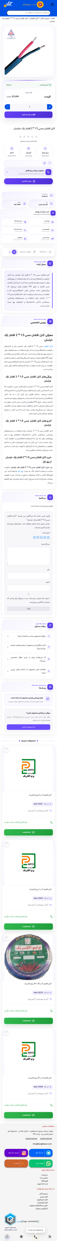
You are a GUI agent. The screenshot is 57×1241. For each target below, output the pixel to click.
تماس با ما (44, 1177)
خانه (53, 18)
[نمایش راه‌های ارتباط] (35, 1237)
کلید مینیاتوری (42, 1199)
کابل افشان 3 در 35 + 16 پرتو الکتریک (38, 983)
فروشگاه (44, 1181)
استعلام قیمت (26, 832)
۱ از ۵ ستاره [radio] (48, 537)
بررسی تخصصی (26, 181)
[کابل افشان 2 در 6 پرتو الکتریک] (28, 768)
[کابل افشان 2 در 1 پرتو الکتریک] (28, 863)
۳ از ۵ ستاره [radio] (41, 537)
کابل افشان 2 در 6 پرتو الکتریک (40, 795)
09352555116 (31, 1139)
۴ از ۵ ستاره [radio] (38, 537)
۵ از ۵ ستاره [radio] (34, 537)
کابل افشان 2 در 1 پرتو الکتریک (40, 889)
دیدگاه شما (45, 544)
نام (48, 569)
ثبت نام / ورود (42, 1183)
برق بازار (20, 471)
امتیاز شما (46, 532)
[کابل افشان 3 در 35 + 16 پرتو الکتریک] (28, 957)
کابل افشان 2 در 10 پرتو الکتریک (40, 1077)
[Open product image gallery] (28, 51)
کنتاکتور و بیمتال (42, 1208)
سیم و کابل (45, 18)
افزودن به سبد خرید (28, 114)
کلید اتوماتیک (42, 1202)
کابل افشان (34, 18)
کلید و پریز (44, 1196)
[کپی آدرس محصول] (44, 163)
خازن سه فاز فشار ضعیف (38, 1205)
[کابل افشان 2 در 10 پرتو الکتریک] (28, 1051)
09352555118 (46, 1139)
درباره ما (44, 1175)
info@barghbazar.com (42, 1144)
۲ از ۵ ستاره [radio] (44, 537)
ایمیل (47, 582)
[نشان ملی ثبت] (31, 1221)
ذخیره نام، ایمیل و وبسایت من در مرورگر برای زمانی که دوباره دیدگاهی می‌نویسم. (28, 600)
